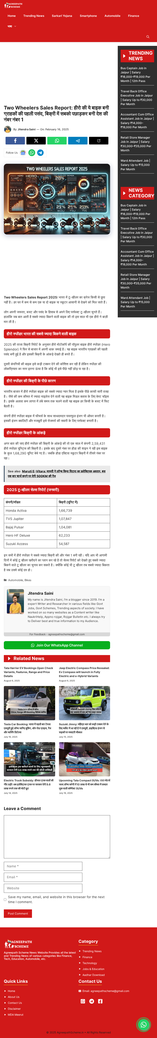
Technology (90, 963)
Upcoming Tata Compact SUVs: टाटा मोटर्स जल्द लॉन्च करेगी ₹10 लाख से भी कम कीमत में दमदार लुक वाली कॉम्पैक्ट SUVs (84, 784)
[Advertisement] (57, 72)
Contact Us (15, 1002)
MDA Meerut (15, 1014)
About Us (13, 996)
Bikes (28, 580)
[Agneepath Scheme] (14, 5)
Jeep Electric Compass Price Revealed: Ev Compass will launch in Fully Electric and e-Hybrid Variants (84, 672)
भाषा (10, 26)
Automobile (112, 16)
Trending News (33, 16)
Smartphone (88, 16)
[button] (148, 37)
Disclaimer (14, 1008)
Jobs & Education (93, 969)
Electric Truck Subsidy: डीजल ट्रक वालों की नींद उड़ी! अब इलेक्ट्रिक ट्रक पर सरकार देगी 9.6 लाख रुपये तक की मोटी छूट (28, 784)
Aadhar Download (94, 974)
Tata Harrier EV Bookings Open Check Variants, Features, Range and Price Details (28, 672)
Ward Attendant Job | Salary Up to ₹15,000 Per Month (135, 165)
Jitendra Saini (27, 129)
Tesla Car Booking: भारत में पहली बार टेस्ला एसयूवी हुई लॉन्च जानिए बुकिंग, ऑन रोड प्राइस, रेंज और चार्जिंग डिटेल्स (27, 728)
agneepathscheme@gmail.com (110, 991)
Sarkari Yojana (62, 16)
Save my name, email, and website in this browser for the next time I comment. (56, 899)
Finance (133, 16)
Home (12, 16)
